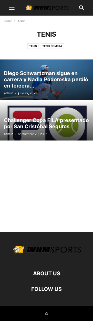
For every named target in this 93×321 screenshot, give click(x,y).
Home (8, 21)
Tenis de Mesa (52, 46)
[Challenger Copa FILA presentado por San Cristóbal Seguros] (46, 120)
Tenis (33, 46)
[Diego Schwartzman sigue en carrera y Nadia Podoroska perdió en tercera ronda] (46, 79)
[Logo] (46, 257)
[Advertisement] (46, 183)
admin (8, 93)
